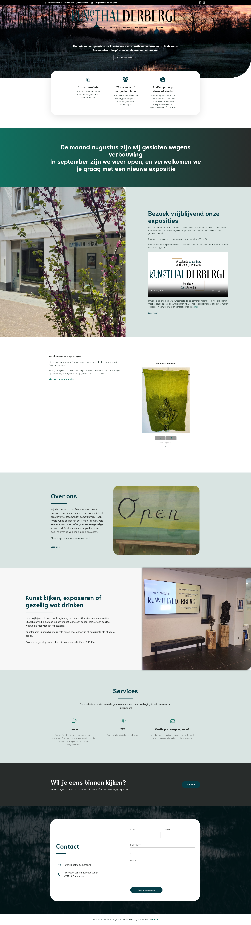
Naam (132, 830)
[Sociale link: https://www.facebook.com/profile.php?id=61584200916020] (200, 3)
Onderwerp (135, 845)
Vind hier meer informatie (61, 379)
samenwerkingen (96, 27)
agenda (113, 27)
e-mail (195, 307)
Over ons (158, 27)
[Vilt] (165, 400)
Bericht (134, 860)
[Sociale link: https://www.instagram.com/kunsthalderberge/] (204, 3)
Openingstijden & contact (135, 27)
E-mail (167, 830)
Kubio (155, 919)
